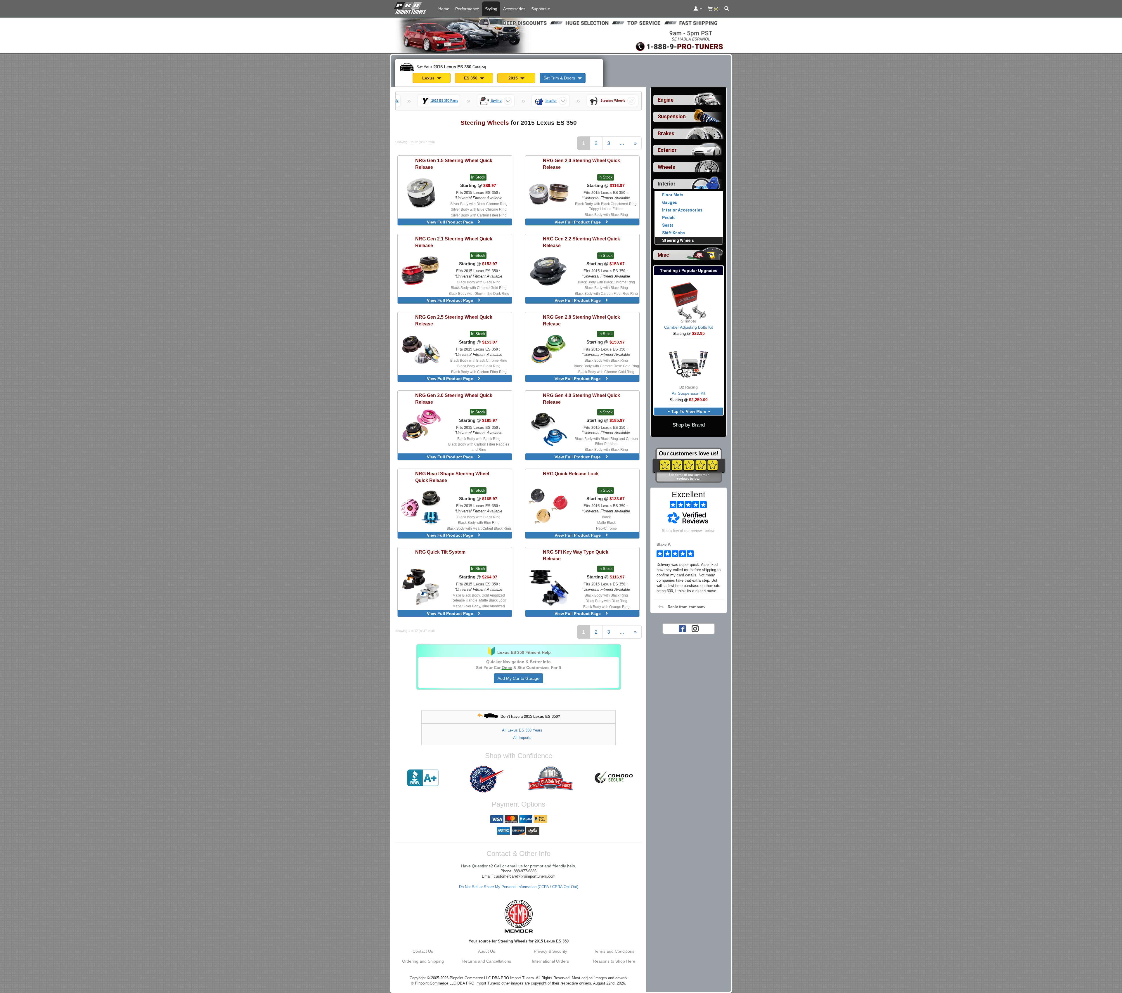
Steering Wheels (678, 240)
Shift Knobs (673, 233)
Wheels (666, 167)
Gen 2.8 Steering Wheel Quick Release (581, 320)
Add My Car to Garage (518, 678)
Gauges (669, 202)
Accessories (514, 8)
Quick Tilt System (440, 551)
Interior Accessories (682, 210)
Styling (491, 8)
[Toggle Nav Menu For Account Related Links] (697, 9)
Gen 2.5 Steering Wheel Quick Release (453, 320)
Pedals (669, 217)
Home (443, 8)
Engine (665, 100)
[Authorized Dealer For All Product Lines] (486, 779)
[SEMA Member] (518, 916)
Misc (663, 255)
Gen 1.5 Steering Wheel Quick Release (453, 164)
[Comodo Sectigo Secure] (614, 778)
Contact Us (423, 951)
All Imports (522, 737)
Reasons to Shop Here (614, 961)
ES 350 (471, 78)
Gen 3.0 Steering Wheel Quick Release (453, 399)
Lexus (429, 78)
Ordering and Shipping (423, 961)
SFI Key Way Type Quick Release (575, 555)
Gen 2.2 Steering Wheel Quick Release (581, 242)
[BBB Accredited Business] (422, 778)
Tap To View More (688, 411)
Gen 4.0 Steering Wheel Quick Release (581, 399)
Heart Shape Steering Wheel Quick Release (452, 477)
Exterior (667, 150)
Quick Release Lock (571, 473)
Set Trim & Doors (559, 78)
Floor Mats (672, 195)
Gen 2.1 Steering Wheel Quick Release (453, 242)
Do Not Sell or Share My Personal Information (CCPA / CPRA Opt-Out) (518, 887)
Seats (667, 225)
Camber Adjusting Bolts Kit (688, 327)
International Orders (550, 961)
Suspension (672, 116)
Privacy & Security (550, 951)
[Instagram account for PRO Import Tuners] (695, 628)
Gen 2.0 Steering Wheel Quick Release (581, 164)
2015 (513, 78)
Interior (667, 184)
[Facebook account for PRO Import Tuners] (682, 628)
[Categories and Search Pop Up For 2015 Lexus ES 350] (726, 9)
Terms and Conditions (614, 951)
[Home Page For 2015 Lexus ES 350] (411, 7)
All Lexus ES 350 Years (522, 730)
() (715, 8)
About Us (486, 951)
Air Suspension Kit (688, 393)
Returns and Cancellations (486, 961)
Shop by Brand (689, 425)
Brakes (666, 133)
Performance (467, 8)
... (622, 143)
